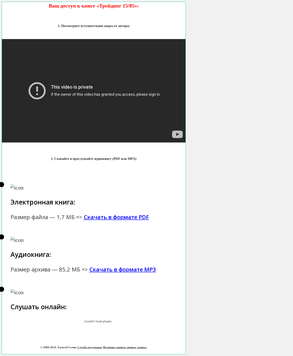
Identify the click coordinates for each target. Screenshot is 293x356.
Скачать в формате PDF (116, 217)
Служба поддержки (89, 347)
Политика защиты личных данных (124, 347)
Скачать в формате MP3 (122, 269)
